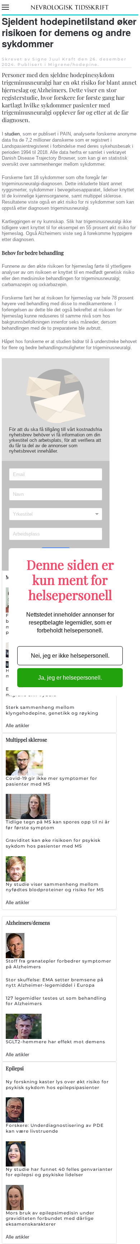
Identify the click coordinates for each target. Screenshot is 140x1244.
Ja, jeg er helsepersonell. (70, 678)
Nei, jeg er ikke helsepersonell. (70, 656)
